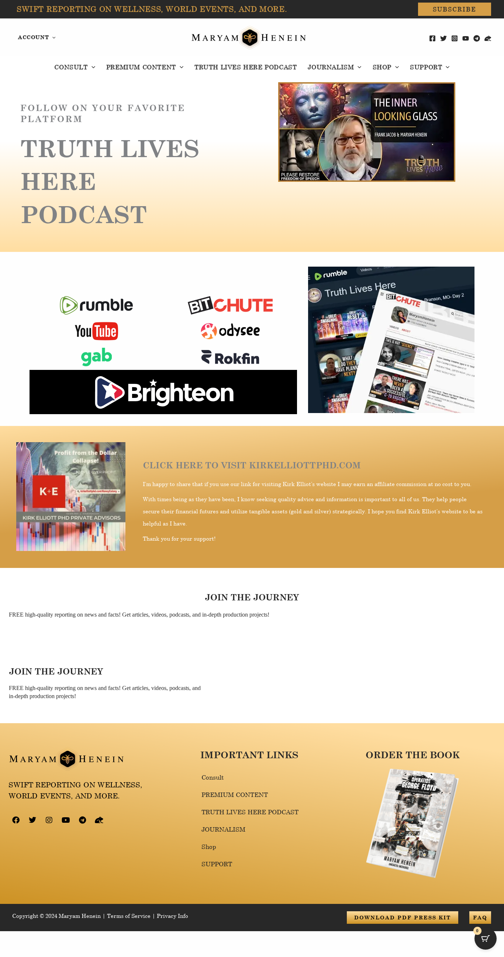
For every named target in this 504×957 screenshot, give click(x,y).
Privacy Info (172, 915)
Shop (208, 846)
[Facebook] (432, 38)
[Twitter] (443, 38)
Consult (212, 777)
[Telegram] (476, 38)
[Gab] (487, 38)
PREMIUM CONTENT (234, 794)
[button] (454, 9)
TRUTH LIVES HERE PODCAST (249, 812)
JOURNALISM (223, 829)
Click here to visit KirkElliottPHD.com (252, 465)
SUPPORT (216, 864)
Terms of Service (129, 915)
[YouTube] (465, 38)
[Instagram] (454, 38)
